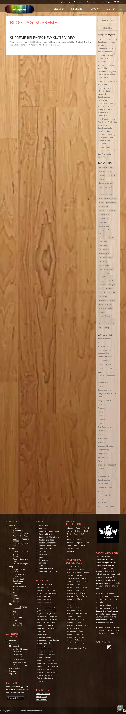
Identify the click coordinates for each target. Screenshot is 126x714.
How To (101, 434)
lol (78, 608)
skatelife (111, 281)
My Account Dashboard (17, 656)
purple (70, 625)
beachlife (102, 171)
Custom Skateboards (106, 376)
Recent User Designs (18, 555)
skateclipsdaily (104, 265)
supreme (80, 634)
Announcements (104, 339)
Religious (79, 543)
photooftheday (104, 226)
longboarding (103, 218)
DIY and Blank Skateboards (18, 580)
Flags (76, 534)
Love (75, 537)
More (110, 8)
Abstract (70, 528)
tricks (110, 308)
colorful (71, 584)
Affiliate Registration (21, 665)
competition (112, 175)
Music (79, 540)
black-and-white (73, 578)
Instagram (102, 442)
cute (79, 587)
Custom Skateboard (104, 559)
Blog (14, 611)
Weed (78, 549)
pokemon (71, 622)
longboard (111, 210)
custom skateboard (105, 191)
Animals (86, 528)
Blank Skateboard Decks (49, 531)
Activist (78, 528)
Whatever (102, 503)
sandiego (102, 230)
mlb (87, 614)
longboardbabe (104, 214)
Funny (100, 412)
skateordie (102, 285)
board (70, 581)
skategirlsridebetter (105, 277)
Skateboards (103, 484)
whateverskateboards (106, 320)
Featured (101, 408)
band (87, 573)
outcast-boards (73, 619)
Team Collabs (72, 546)
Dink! (86, 531)
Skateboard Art (104, 476)
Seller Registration (20, 662)
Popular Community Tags (21, 560)
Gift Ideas (102, 419)
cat (87, 581)
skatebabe (110, 238)
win (100, 328)
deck (70, 590)
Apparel (16, 589)
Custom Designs (104, 364)
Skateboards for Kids (106, 487)
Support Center (15, 698)
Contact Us (11, 689)
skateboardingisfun (105, 257)
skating (112, 300)
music (70, 616)
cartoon (79, 581)
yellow (85, 643)
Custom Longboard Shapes (20, 544)
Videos (100, 499)
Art (99, 342)
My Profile (17, 652)
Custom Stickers (45, 548)
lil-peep (70, 608)
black (80, 575)
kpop (69, 537)
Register (62, 2)
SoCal (101, 304)
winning (106, 328)
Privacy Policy (41, 697)
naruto (79, 616)
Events (100, 404)
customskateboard (105, 187)
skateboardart (104, 249)
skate (109, 234)
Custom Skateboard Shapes (21, 540)
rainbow (79, 625)
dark (86, 587)
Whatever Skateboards (106, 324)
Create (58, 8)
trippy (82, 637)
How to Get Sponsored (17, 624)
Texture (82, 546)
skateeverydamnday (106, 269)
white (70, 643)
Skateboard (43, 566)
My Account (78, 2)
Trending (70, 549)
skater (101, 288)
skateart (101, 238)
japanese (71, 602)
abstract (79, 567)
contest (101, 179)
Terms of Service (43, 694)
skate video (103, 296)
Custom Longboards (106, 183)
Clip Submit (17, 617)
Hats (14, 592)
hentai (80, 599)
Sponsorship (103, 491)
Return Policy (41, 699)
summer (108, 304)
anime (83, 570)
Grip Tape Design (105, 427)
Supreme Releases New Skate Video (42, 37)
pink (84, 619)
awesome (77, 573)
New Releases (103, 457)
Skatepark (112, 285)
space (70, 634)
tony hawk (102, 308)
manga (70, 614)
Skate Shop (107, 28)
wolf (77, 643)
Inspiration (102, 438)
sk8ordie (102, 234)
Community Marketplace (49, 537)
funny (114, 199)
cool (79, 584)
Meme (82, 537)
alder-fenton (72, 570)
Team (15, 620)
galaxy (70, 596)
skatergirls (111, 292)
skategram (102, 281)
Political (70, 543)
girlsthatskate (103, 206)
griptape (71, 599)
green (85, 596)
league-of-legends (74, 605)
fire (84, 590)
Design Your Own (108, 20)
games (101, 203)
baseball (71, 575)
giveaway (102, 210)
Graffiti (83, 534)
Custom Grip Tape (105, 368)
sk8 (109, 230)
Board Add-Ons (45, 534)
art (100, 167)
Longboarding (103, 450)
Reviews (101, 468)
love (80, 611)
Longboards (103, 222)
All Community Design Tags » (77, 648)
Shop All (16, 601)
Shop (94, 8)
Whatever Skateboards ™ (31, 710)
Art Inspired (103, 346)
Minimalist (70, 540)
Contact (101, 2)
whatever (102, 312)
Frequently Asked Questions (20, 608)
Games (100, 415)
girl (78, 596)
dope (77, 590)
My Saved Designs (20, 564)
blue (84, 578)
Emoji (69, 534)
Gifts (100, 423)
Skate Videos (103, 300)
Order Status (91, 2)
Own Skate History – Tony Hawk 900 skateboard (106, 58)
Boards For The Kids (106, 357)
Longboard (43, 560)
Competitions (103, 360)
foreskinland (72, 593)
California (102, 175)
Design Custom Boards (19, 570)
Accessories (44, 525)
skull (81, 631)
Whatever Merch (19, 587)
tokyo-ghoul (72, 637)
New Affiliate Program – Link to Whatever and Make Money (107, 75)
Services (42, 563)
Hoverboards (103, 431)
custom (70, 587)
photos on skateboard (107, 465)
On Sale (16, 598)
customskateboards (105, 195)
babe (105, 167)
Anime (69, 531)
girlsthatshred (111, 203)
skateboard (103, 246)
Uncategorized (104, 495)
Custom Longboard (104, 562)
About (15, 614)
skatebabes (103, 242)
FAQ (22, 687)
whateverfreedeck (105, 316)
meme (79, 614)
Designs (76, 8)
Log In (70, 2)
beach (111, 167)
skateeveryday (104, 273)
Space (87, 543)
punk (80, 622)
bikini (109, 171)
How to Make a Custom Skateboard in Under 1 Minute (107, 42)
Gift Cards (17, 584)
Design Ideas (103, 386)
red (88, 625)
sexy (69, 628)
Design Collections (20, 551)
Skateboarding (104, 253)
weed (70, 640)
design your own (104, 199)
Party (100, 461)
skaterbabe (109, 288)
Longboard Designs (106, 446)
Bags (15, 595)
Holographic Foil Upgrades (19, 575)
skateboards (103, 261)
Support (109, 2)
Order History (18, 659)
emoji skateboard (105, 400)
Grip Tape (43, 554)
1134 (70, 567)
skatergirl (102, 292)
